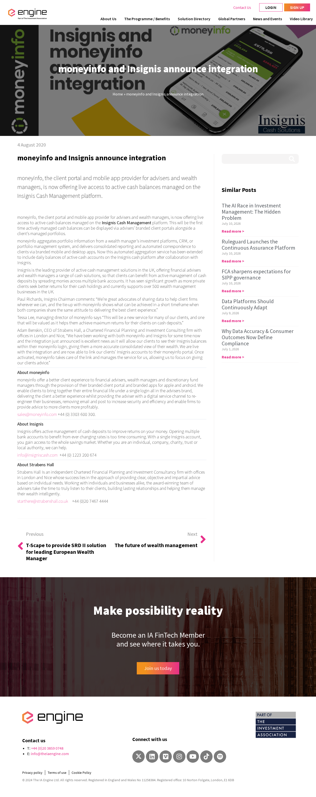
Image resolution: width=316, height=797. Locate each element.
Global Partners (231, 18)
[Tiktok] (206, 756)
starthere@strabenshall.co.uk (42, 501)
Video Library (301, 18)
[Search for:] (260, 159)
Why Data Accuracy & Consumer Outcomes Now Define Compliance (258, 337)
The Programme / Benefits (147, 18)
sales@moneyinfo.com (37, 414)
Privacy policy (32, 772)
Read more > (233, 231)
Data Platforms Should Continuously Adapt (248, 304)
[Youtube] (193, 756)
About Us (108, 18)
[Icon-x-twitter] (138, 756)
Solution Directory (194, 18)
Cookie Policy (81, 772)
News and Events (267, 18)
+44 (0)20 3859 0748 (47, 748)
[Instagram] (179, 756)
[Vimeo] (165, 756)
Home (118, 94)
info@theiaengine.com (50, 753)
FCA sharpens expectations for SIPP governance (256, 274)
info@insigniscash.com (37, 455)
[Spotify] (220, 756)
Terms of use (57, 772)
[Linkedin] (152, 756)
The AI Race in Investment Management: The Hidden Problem (251, 211)
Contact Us (242, 7)
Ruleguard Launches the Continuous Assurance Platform (258, 244)
